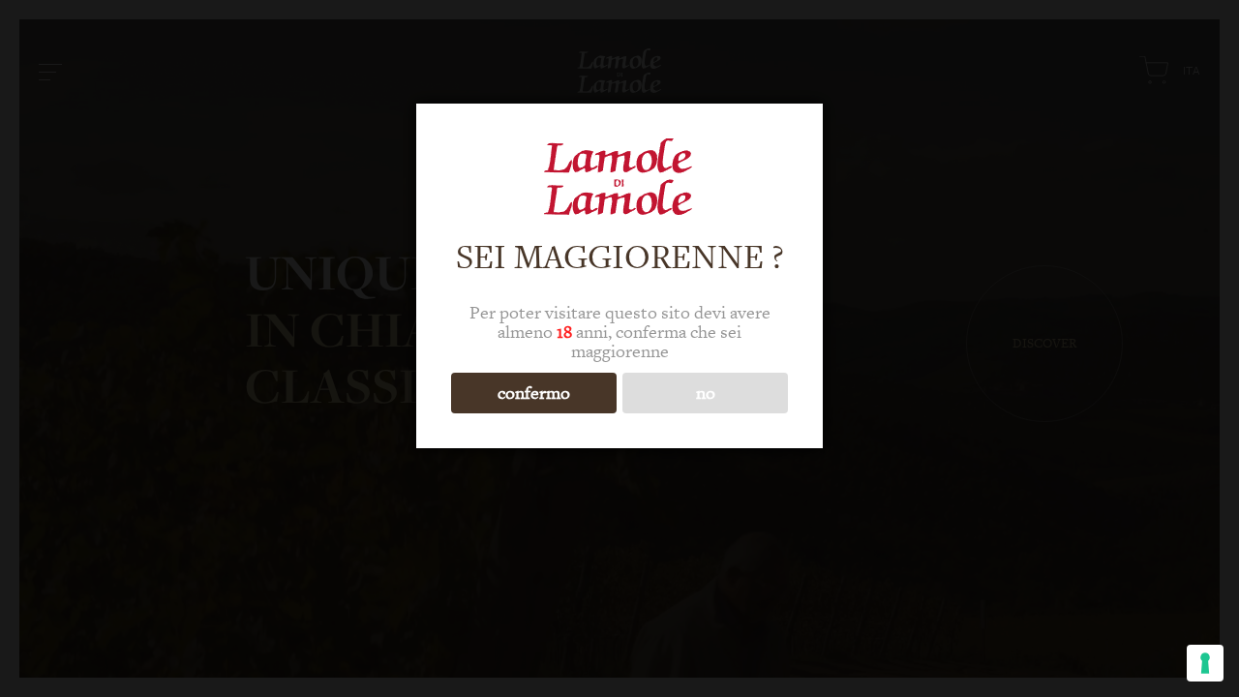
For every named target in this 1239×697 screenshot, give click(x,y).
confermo (534, 392)
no (705, 392)
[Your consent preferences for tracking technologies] (1205, 663)
